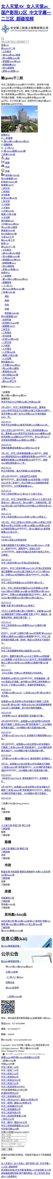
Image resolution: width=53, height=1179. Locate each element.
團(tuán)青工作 (8, 240)
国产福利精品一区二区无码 (32, 1173)
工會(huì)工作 (7, 237)
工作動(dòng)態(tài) (10, 224)
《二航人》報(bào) (14, 977)
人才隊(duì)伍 (7, 211)
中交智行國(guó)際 (10, 1129)
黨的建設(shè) (7, 221)
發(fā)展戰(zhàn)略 (10, 58)
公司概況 (6, 52)
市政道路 (14, 872)
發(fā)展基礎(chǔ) (9, 178)
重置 (10, 1149)
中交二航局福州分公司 (12, 1106)
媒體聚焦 (8, 145)
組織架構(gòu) (8, 65)
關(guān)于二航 (8, 48)
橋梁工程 (24, 848)
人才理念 (5, 208)
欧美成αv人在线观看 (34, 1170)
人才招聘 (5, 217)
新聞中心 (5, 135)
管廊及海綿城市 (27, 872)
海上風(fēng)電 (35, 924)
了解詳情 (5, 829)
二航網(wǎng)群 (14, 996)
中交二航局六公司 (9, 1083)
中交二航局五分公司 (11, 1080)
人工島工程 (6, 825)
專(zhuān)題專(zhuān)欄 (14, 151)
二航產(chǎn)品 (8, 154)
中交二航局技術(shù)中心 (13, 1087)
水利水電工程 (7, 921)
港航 (7, 158)
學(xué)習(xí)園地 (9, 227)
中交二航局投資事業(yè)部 (13, 1116)
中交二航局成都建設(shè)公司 (15, 1125)
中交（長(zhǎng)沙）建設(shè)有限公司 (19, 1100)
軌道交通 (5, 872)
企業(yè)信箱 (12, 972)
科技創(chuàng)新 (9, 182)
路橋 (7, 163)
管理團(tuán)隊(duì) (10, 61)
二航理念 (5, 191)
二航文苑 (5, 201)
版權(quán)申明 (8, 1057)
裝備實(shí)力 (7, 185)
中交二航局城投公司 (11, 1096)
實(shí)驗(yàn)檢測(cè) (25, 921)
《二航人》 (9, 148)
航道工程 (17, 825)
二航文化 (5, 188)
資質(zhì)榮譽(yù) (10, 71)
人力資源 (5, 204)
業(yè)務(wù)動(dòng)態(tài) (16, 141)
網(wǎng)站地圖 (23, 1057)
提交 (4, 1149)
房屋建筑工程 (7, 898)
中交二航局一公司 (9, 1067)
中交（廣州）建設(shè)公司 (14, 1122)
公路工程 (5, 848)
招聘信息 (10, 982)
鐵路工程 (14, 848)
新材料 (38, 921)
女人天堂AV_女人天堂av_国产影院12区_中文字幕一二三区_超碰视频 (26, 12)
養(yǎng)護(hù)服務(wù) (17, 924)
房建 (7, 171)
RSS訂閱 (35, 1057)
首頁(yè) (5, 45)
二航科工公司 (7, 1119)
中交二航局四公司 (9, 1077)
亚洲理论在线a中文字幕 (12, 1170)
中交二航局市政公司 (11, 1113)
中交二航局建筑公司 (11, 1109)
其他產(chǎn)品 (12, 175)
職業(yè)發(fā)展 (8, 214)
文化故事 (5, 195)
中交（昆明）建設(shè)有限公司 (16, 1103)
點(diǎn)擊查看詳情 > (11, 946)
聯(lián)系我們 (12, 988)
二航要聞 (8, 138)
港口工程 (26, 825)
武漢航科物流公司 (9, 1093)
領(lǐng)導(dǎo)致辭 (10, 55)
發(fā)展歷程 (7, 68)
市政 (7, 167)
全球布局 (6, 320)
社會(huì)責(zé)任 (9, 198)
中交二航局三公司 (9, 1074)
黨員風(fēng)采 (8, 230)
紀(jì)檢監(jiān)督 (9, 234)
